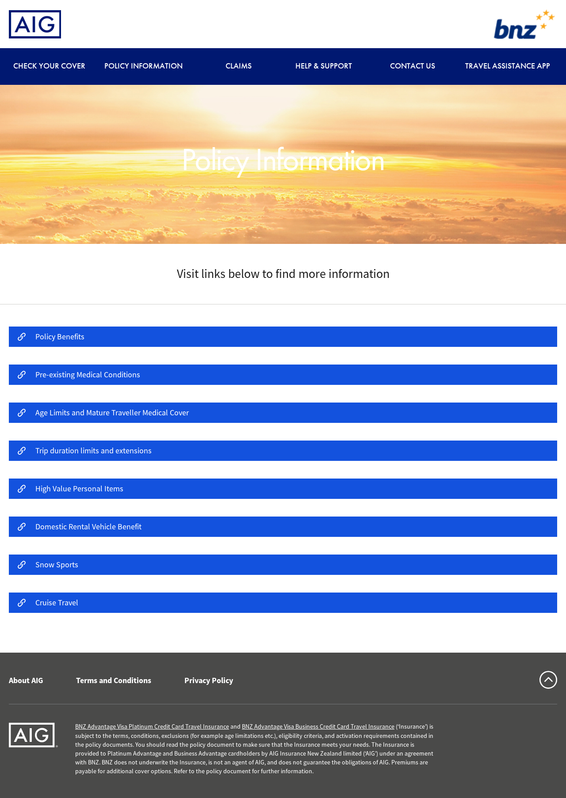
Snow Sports (56, 565)
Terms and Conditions (113, 680)
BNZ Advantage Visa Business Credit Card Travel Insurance (318, 726)
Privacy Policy (208, 680)
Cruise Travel (56, 603)
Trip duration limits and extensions (93, 451)
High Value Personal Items (79, 489)
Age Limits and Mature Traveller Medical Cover (112, 413)
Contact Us (412, 66)
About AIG (26, 680)
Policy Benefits (59, 337)
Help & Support (323, 66)
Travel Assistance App (507, 66)
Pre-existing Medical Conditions (87, 375)
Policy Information (143, 66)
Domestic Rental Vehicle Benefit (88, 527)
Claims (239, 66)
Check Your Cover (49, 66)
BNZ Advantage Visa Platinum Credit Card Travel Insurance (152, 726)
